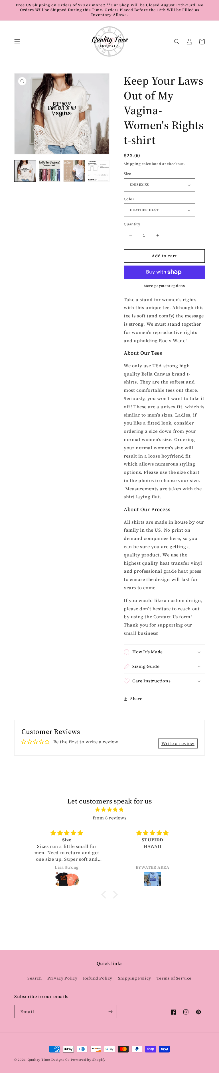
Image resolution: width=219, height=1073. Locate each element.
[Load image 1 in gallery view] (25, 171)
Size (127, 173)
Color (129, 199)
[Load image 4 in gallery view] (99, 171)
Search (34, 978)
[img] (109, 809)
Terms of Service (174, 978)
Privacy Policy (62, 978)
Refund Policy (97, 978)
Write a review (177, 743)
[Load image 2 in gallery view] (49, 171)
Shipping (132, 164)
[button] (17, 41)
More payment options (164, 285)
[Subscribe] (110, 1011)
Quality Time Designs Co (49, 1060)
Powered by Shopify (88, 1060)
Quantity (132, 224)
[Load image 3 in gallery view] (74, 171)
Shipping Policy (134, 978)
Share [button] (136, 698)
